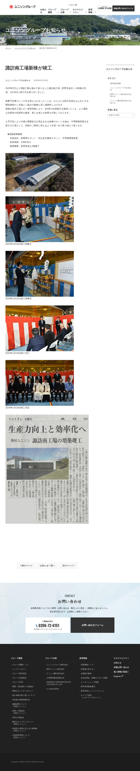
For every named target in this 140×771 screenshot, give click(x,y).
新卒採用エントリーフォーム (92, 691)
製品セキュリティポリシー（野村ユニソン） (23, 723)
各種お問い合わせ (121, 667)
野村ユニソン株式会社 (55, 669)
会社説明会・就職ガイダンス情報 (94, 678)
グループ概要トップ (20, 665)
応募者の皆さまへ (88, 669)
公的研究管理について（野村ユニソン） (21, 736)
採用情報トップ (87, 665)
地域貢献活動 (115, 83)
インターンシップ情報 (90, 682)
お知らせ (43, 10)
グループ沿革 (17, 682)
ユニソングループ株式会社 (57, 665)
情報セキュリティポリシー (23, 691)
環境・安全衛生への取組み (23, 686)
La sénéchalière (53, 689)
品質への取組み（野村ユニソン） (19, 712)
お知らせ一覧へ (47, 565)
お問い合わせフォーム (92, 625)
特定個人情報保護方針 (21, 700)
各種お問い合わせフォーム (123, 8)
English (72, 5)
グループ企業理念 (19, 678)
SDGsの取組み (18, 717)
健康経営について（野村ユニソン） (19, 705)
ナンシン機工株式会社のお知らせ (121, 102)
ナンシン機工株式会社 (55, 673)
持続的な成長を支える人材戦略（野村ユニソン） (24, 729)
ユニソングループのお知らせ (17, 80)
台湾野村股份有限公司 (55, 678)
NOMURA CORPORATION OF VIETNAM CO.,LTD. (59, 683)
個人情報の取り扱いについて (23, 695)
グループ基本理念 (19, 673)
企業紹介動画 (86, 673)
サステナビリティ (121, 658)
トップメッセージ (19, 669)
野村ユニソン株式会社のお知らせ (121, 95)
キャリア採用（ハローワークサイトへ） (91, 696)
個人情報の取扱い (121, 672)
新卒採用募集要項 (88, 686)
